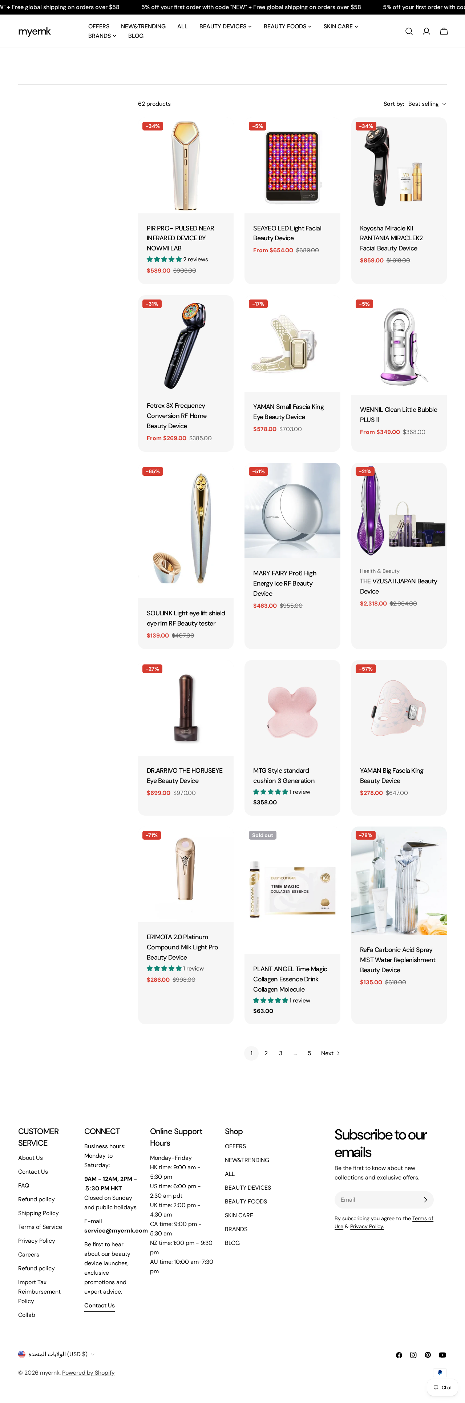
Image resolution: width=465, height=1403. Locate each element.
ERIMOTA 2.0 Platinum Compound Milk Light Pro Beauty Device (182, 947)
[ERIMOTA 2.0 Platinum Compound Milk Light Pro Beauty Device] (186, 874)
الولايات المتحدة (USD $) (58, 1354)
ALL (230, 1174)
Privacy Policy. (367, 1226)
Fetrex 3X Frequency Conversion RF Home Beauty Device (176, 415)
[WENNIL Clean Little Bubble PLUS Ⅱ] (399, 345)
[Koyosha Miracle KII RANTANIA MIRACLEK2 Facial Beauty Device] (399, 165)
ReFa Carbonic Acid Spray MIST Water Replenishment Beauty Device (398, 959)
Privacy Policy (36, 1241)
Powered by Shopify (88, 1372)
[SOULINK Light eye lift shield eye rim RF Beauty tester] (186, 530)
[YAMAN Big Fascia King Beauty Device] (399, 708)
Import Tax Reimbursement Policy (39, 1291)
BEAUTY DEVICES (248, 1187)
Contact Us (33, 1171)
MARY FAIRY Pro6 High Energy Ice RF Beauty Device (284, 583)
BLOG (232, 1243)
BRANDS (236, 1229)
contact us (99, 1305)
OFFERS (235, 1146)
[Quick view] (223, 133)
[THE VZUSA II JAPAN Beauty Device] (399, 510)
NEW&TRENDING (247, 1160)
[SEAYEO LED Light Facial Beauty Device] (292, 165)
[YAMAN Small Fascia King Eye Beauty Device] (292, 343)
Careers (28, 1254)
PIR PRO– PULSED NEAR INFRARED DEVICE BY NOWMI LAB (180, 238)
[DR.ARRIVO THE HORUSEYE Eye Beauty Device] (186, 708)
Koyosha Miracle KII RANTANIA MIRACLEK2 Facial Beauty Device (391, 238)
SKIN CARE (239, 1215)
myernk (34, 31)
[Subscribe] (425, 1199)
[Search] (409, 31)
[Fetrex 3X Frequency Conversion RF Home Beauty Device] (186, 343)
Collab (26, 1315)
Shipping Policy (38, 1213)
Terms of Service (40, 1227)
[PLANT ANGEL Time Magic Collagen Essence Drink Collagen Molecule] (292, 890)
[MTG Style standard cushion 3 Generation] (292, 708)
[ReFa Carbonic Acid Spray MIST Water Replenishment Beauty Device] (399, 881)
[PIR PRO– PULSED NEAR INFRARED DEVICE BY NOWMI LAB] (186, 165)
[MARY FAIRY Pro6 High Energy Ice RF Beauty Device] (292, 510)
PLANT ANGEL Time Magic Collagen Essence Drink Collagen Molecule (290, 979)
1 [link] (251, 1053)
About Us (30, 1158)
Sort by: (394, 104)
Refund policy (36, 1199)
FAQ (23, 1185)
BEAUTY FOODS (246, 1201)
